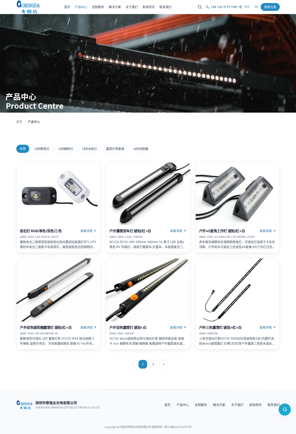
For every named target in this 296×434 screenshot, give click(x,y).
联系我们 (165, 7)
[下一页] (163, 364)
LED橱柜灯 (66, 149)
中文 (246, 6)
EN (256, 6)
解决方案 (115, 7)
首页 (67, 7)
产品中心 (81, 7)
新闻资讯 (149, 7)
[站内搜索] (199, 7)
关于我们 (132, 7)
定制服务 (98, 7)
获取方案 (270, 7)
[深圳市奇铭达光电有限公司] (28, 7)
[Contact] (285, 409)
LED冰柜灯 (89, 149)
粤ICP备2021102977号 (178, 427)
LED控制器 (140, 149)
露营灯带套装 (115, 149)
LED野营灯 (42, 149)
